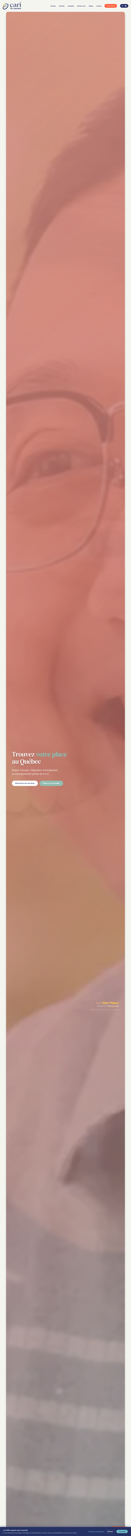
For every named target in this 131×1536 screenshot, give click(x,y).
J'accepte (122, 1531)
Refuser (110, 1531)
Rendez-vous (81, 6)
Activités (61, 6)
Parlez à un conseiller (51, 783)
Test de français (110, 6)
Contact (98, 6)
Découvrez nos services (25, 783)
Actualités (71, 6)
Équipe (91, 6)
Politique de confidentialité (96, 1531)
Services (53, 6)
